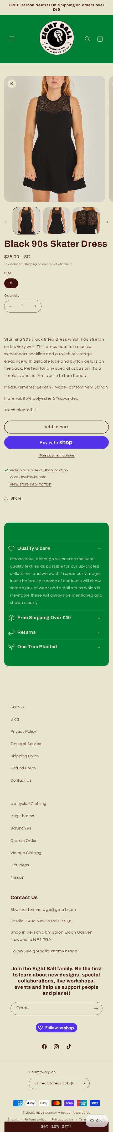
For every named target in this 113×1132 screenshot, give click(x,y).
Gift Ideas (20, 865)
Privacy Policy (23, 732)
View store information (31, 484)
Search (17, 707)
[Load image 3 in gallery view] (86, 220)
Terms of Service (26, 744)
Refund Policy (23, 768)
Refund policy (36, 1119)
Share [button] (16, 498)
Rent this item (56, 323)
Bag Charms (22, 816)
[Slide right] (107, 222)
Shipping (30, 264)
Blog (15, 719)
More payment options (56, 455)
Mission (17, 877)
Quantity (11, 296)
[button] (11, 39)
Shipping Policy (25, 756)
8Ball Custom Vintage (53, 1112)
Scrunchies (21, 828)
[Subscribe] (96, 1008)
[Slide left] (6, 222)
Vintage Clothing (26, 853)
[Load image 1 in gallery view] (26, 220)
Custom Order (24, 841)
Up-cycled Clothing (28, 804)
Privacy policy (63, 1119)
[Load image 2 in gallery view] (56, 220)
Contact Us (21, 780)
